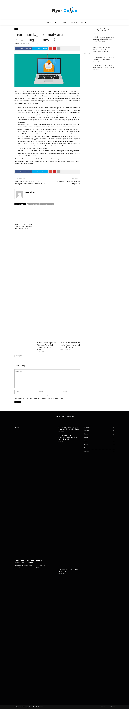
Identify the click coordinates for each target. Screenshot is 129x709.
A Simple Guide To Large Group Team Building (101, 30)
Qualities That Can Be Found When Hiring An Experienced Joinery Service (29, 182)
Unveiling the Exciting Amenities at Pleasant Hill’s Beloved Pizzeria (67, 437)
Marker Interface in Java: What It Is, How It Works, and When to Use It (23, 226)
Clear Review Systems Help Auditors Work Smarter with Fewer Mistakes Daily (70, 345)
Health (48, 22)
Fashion (64, 22)
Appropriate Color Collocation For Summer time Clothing (28, 561)
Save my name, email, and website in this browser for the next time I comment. (40, 398)
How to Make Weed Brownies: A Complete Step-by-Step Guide (103, 66)
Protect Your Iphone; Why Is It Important (68, 182)
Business (74, 22)
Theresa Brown (18, 565)
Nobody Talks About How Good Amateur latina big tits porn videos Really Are (103, 39)
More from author (33, 204)
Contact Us (59, 416)
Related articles (20, 204)
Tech (56, 22)
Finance (83, 22)
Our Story (70, 416)
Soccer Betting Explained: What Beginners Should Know (103, 58)
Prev (17, 355)
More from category (47, 204)
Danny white (18, 43)
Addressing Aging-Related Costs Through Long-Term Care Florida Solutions (102, 49)
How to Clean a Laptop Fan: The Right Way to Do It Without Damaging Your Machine (47, 346)
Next (21, 355)
